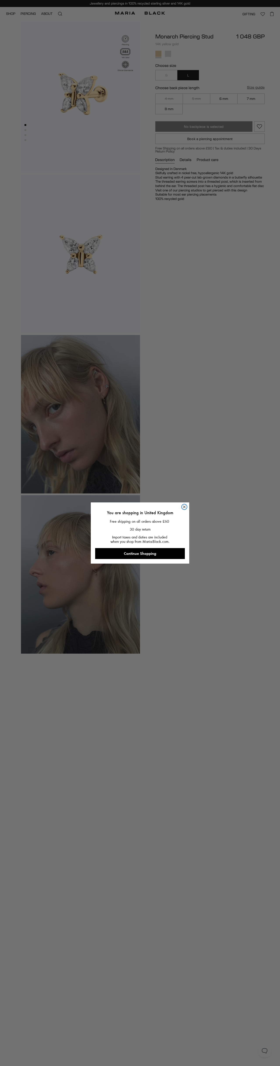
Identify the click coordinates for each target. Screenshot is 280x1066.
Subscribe (140, 624)
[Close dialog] (187, 437)
